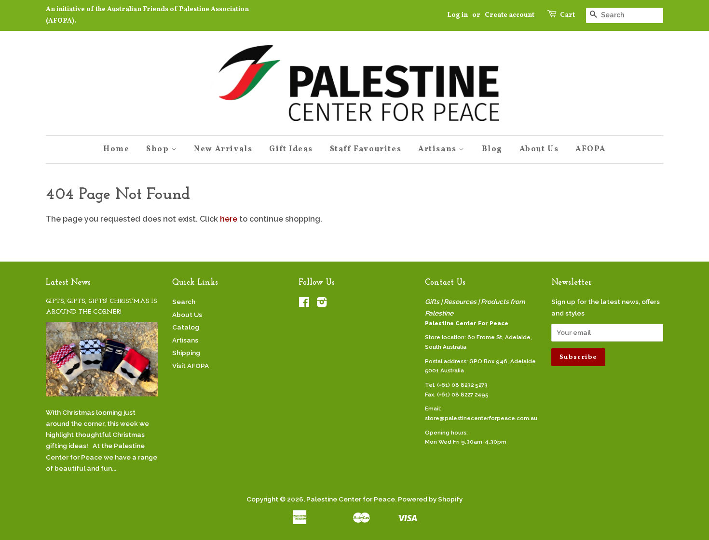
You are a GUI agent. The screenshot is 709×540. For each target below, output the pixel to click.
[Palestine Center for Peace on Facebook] (304, 304)
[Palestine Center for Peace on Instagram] (321, 304)
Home (116, 149)
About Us (539, 149)
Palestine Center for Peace (350, 499)
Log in (457, 15)
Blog (492, 149)
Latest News (68, 282)
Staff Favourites (366, 149)
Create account (509, 15)
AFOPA (590, 149)
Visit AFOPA (190, 365)
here (228, 219)
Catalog (185, 327)
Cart (567, 15)
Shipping (186, 352)
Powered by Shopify (430, 499)
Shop (158, 149)
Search (183, 301)
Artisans (438, 149)
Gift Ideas (291, 149)
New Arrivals (223, 149)
